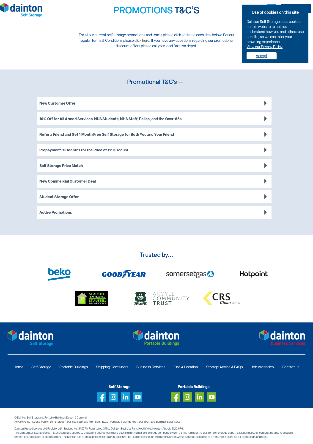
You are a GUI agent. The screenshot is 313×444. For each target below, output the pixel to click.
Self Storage (41, 367)
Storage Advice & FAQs (224, 367)
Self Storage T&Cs (60, 422)
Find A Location (185, 367)
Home (18, 367)
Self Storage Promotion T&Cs (91, 422)
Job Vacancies (262, 367)
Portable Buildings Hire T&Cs (127, 422)
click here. (142, 40)
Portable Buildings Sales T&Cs (162, 422)
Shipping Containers (112, 367)
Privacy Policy (22, 422)
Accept (261, 55)
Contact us (290, 367)
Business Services (150, 367)
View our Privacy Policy (265, 46)
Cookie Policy (40, 422)
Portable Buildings (73, 367)
